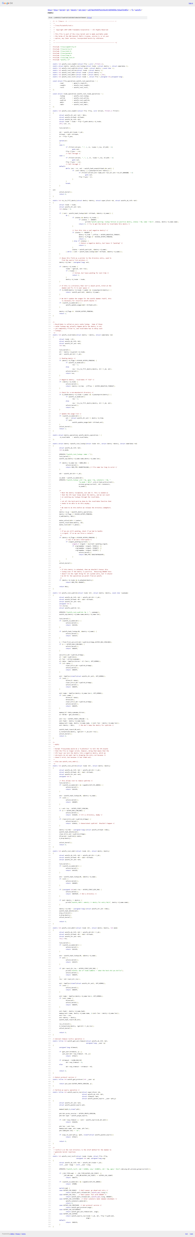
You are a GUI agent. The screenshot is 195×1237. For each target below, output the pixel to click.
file (89, 17)
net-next (82, 10)
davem (74, 10)
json (191, 1234)
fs (132, 10)
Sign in (191, 3)
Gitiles (12, 1234)
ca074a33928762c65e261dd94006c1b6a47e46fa (108, 10)
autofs (138, 10)
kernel (62, 10)
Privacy (17, 1234)
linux (50, 10)
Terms (23, 1234)
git (68, 10)
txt (186, 1234)
